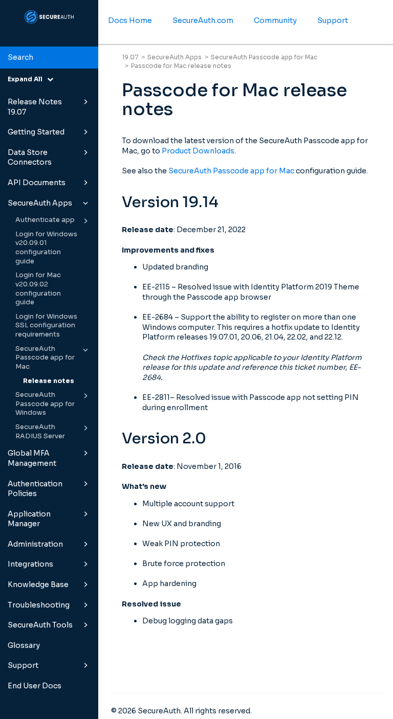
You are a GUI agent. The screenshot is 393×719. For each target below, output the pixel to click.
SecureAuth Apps (40, 203)
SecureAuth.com (202, 20)
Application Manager (29, 519)
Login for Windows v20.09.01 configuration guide (46, 247)
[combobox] (49, 58)
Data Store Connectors (30, 157)
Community (275, 20)
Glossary (24, 645)
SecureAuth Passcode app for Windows (45, 404)
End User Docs (34, 685)
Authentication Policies (35, 489)
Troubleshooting (39, 605)
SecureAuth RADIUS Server (40, 431)
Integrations (30, 564)
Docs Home (130, 20)
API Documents (37, 182)
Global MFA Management (32, 458)
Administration (35, 544)
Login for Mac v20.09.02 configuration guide (38, 288)
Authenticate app (45, 220)
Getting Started (36, 132)
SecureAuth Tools (40, 625)
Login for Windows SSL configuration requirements (46, 325)
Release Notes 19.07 (35, 107)
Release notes (48, 381)
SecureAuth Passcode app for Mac (45, 358)
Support (23, 665)
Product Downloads (198, 150)
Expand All (27, 79)
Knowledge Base (38, 584)
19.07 (130, 57)
